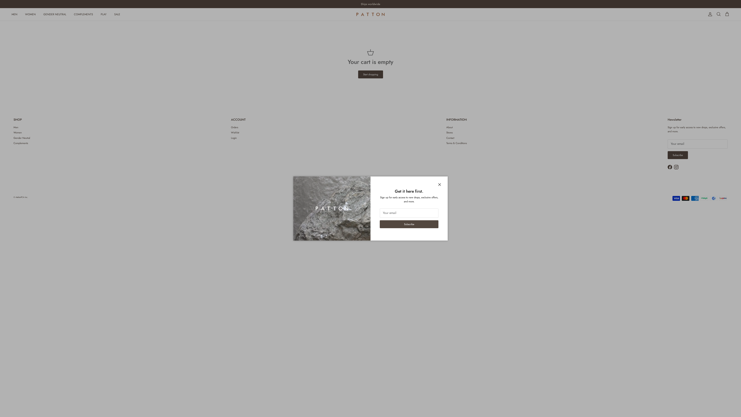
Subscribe (409, 224)
